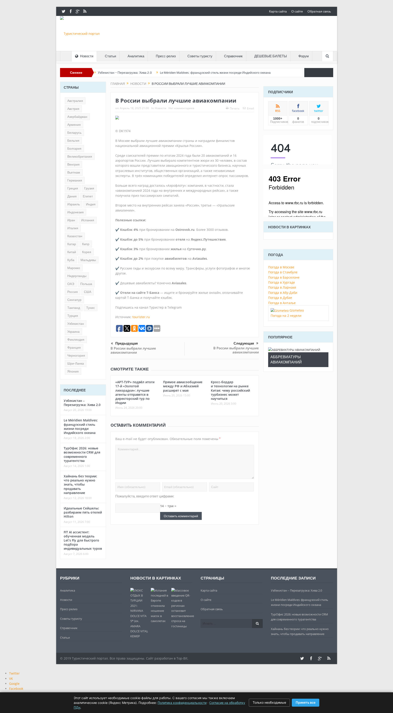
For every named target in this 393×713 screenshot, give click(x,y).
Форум (303, 56)
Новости (86, 56)
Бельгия (73, 140)
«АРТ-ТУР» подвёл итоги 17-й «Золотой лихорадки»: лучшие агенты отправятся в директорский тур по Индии (134, 392)
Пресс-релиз (166, 56)
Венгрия (73, 164)
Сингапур (74, 300)
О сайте (297, 11)
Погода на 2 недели (286, 315)
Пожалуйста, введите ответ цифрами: (144, 496)
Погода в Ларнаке (282, 287)
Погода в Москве (281, 267)
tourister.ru (141, 317)
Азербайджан (77, 116)
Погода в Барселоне (284, 277)
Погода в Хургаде (281, 282)
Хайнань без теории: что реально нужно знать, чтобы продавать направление (80, 484)
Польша (86, 284)
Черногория (76, 355)
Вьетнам (73, 172)
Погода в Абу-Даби (282, 292)
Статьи (110, 56)
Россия (72, 292)
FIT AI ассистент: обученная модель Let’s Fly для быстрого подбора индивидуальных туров (83, 540)
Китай (71, 252)
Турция (72, 315)
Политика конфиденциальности (182, 703)
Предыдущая (126, 343)
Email (250, 108)
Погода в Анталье (282, 303)
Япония (73, 371)
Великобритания (79, 156)
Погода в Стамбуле (282, 272)
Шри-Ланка (75, 363)
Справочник (233, 56)
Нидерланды (76, 276)
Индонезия (75, 212)
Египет (88, 196)
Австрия (73, 109)
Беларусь (74, 132)
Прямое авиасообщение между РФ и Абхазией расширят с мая (182, 386)
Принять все (305, 702)
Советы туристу (199, 56)
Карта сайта (278, 11)
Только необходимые (269, 702)
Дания (72, 196)
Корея (86, 252)
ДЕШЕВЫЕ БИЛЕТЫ (270, 56)
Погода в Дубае (280, 297)
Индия (91, 204)
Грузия (89, 188)
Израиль (73, 204)
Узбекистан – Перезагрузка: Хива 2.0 (125, 72)
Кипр (85, 244)
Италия (72, 228)
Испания (87, 220)
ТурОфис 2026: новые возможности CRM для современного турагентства (82, 454)
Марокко (73, 268)
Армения (74, 124)
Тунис (90, 308)
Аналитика (136, 56)
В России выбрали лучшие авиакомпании (133, 350)
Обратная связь (319, 11)
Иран (71, 220)
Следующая (244, 343)
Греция (72, 188)
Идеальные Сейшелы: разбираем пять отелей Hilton (83, 512)
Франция (74, 347)
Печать (234, 108)
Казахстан (74, 236)
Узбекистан (75, 323)
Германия (74, 180)
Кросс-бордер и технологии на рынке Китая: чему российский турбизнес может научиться (230, 390)
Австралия (75, 101)
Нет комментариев (181, 108)
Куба (70, 260)
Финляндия (75, 339)
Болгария (74, 148)
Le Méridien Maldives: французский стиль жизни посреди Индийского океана (215, 72)
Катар (71, 244)
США (87, 292)
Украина (73, 331)
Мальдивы (88, 260)
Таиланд (73, 308)
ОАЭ (70, 284)
